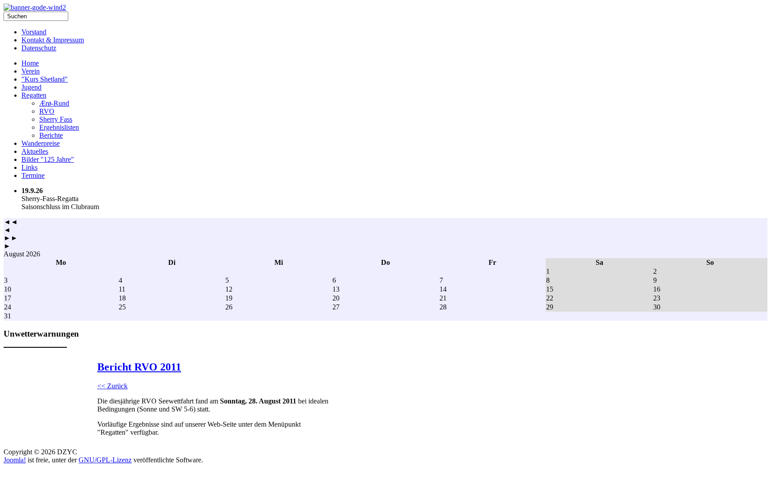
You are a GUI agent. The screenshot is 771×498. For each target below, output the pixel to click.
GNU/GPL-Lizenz (105, 460)
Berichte (51, 135)
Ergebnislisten (59, 127)
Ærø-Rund (54, 103)
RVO (46, 111)
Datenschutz (38, 48)
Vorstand (33, 32)
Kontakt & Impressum (52, 40)
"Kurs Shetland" (44, 79)
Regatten (33, 95)
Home (30, 63)
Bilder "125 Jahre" (47, 159)
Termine (33, 175)
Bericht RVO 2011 (139, 367)
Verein (30, 71)
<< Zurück (112, 386)
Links (29, 167)
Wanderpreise (40, 143)
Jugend (31, 87)
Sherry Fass (55, 119)
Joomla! (15, 460)
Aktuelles (34, 151)
